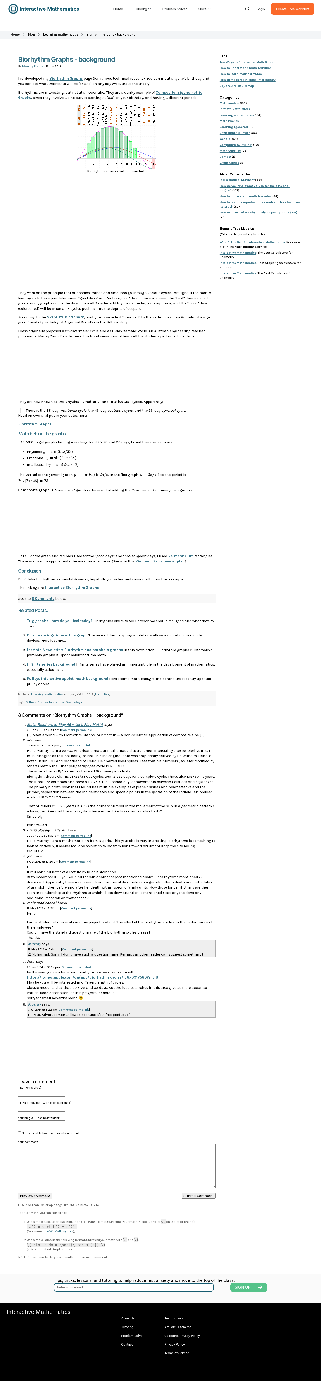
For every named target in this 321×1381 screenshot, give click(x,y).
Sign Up (242, 1287)
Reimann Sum (180, 556)
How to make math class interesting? (248, 80)
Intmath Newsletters (235, 109)
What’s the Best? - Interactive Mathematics (252, 242)
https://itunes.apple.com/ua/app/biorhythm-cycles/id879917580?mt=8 (92, 977)
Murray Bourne (33, 66)
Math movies (229, 121)
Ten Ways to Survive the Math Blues (246, 62)
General (225, 139)
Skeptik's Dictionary (65, 317)
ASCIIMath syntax (60, 1231)
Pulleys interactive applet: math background (68, 678)
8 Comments (43, 598)
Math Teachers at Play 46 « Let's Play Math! (65, 724)
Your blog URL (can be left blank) (39, 1118)
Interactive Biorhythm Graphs (72, 587)
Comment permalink (76, 730)
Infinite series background (51, 664)
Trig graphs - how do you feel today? (60, 621)
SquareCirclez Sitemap (237, 86)
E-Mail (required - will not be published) (44, 1102)
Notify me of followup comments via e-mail (50, 1133)
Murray (34, 944)
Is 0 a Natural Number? (237, 180)
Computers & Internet (236, 145)
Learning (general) (234, 127)
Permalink (102, 694)
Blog (31, 34)
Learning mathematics (60, 34)
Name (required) (29, 1087)
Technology (74, 702)
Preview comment (35, 1196)
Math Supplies (230, 151)
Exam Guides (229, 163)
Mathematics (229, 103)
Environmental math (235, 133)
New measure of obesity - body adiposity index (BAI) (258, 212)
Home (15, 34)
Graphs (42, 702)
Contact (225, 156)
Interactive (57, 702)
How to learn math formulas (241, 74)
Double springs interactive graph (57, 635)
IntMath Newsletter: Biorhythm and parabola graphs (75, 650)
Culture (31, 702)
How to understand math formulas (246, 68)
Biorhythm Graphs (66, 78)
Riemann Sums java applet (159, 561)
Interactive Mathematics (238, 253)
